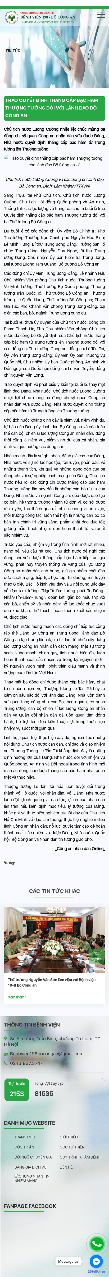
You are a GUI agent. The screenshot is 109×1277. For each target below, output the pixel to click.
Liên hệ (66, 1167)
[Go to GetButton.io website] (96, 1271)
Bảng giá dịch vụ (31, 1167)
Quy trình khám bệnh (80, 1157)
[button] (54, 83)
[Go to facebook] (96, 1261)
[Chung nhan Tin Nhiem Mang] (37, 1178)
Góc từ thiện (72, 1147)
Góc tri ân (24, 1147)
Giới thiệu (69, 1137)
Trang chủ (25, 1137)
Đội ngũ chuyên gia (33, 1157)
